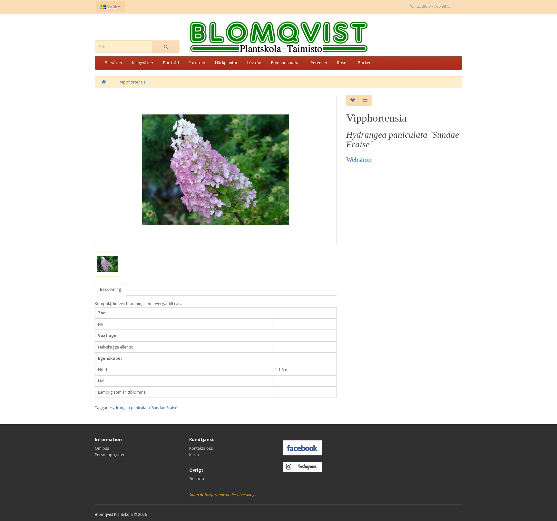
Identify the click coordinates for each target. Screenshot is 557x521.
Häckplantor (226, 62)
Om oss (102, 448)
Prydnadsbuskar (286, 62)
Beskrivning (110, 289)
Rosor (342, 62)
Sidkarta (196, 478)
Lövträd (254, 62)
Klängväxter (142, 62)
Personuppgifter (110, 454)
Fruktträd (197, 62)
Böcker (364, 62)
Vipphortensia (133, 82)
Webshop (359, 159)
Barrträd (171, 62)
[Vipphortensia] (216, 170)
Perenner (319, 62)
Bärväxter (113, 62)
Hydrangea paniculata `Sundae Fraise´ (144, 407)
